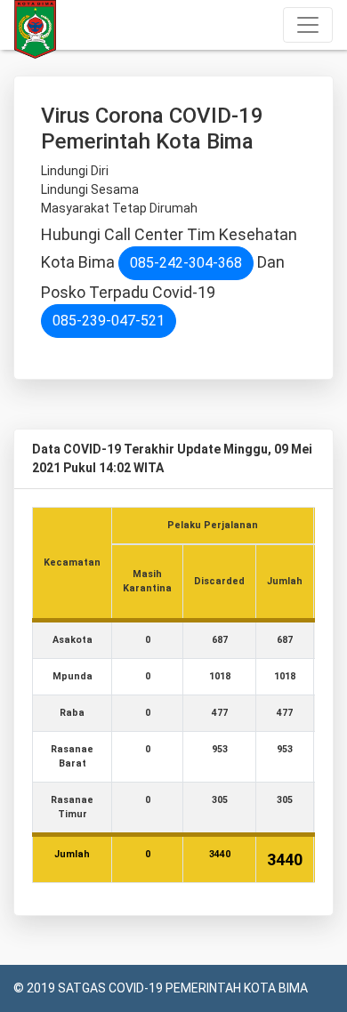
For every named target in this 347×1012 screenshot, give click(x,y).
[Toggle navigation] (308, 25)
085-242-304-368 (186, 262)
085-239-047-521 (108, 320)
